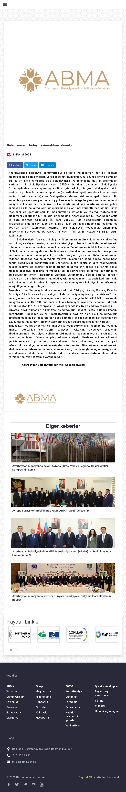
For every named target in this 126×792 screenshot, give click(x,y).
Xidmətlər (42, 712)
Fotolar (100, 700)
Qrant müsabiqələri (107, 686)
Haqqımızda (43, 691)
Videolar (100, 706)
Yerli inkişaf (72, 725)
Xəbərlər (11, 691)
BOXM (69, 686)
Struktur (41, 707)
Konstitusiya (73, 691)
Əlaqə (39, 686)
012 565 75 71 (22, 755)
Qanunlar (71, 696)
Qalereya (11, 707)
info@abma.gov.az (24, 761)
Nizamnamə (43, 696)
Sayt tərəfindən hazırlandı (99, 777)
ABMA (10, 686)
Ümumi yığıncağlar (107, 711)
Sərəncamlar (73, 707)
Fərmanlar (71, 702)
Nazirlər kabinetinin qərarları (72, 716)
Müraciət (12, 717)
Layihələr (12, 702)
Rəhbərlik (42, 702)
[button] (11, 650)
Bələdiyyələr (14, 712)
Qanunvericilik (15, 696)
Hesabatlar (43, 717)
